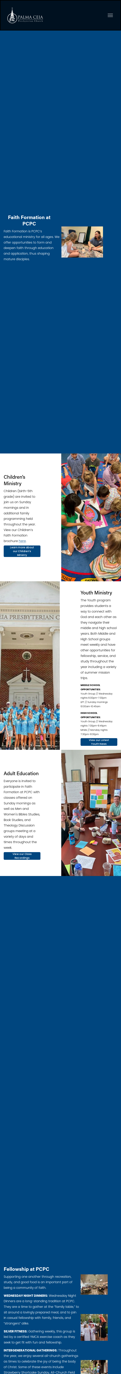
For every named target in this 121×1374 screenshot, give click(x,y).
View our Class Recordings (22, 856)
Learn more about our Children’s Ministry (22, 551)
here (22, 541)
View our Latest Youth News (99, 742)
